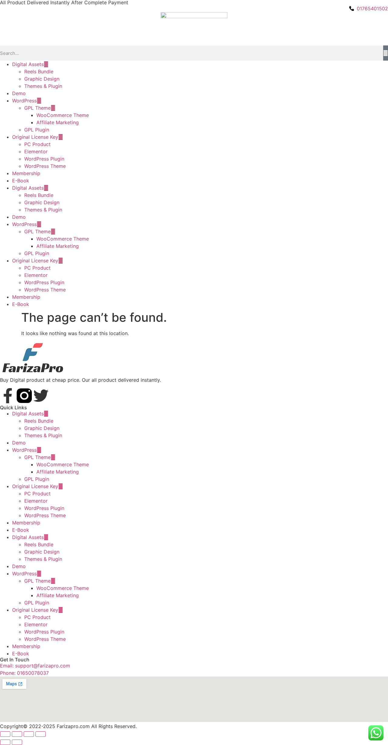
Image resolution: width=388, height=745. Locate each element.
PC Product (37, 144)
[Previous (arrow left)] (5, 742)
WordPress (24, 101)
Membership (26, 173)
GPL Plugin (36, 130)
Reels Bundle (38, 71)
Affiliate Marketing (57, 122)
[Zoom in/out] (5, 734)
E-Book (20, 181)
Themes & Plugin (43, 86)
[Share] (29, 734)
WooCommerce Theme (62, 115)
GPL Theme (37, 108)
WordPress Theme (45, 166)
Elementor (36, 151)
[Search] (385, 53)
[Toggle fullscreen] (17, 734)
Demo (19, 93)
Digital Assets (28, 64)
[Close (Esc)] (40, 734)
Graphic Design (41, 79)
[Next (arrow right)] (17, 742)
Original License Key (35, 137)
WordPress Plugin (44, 159)
